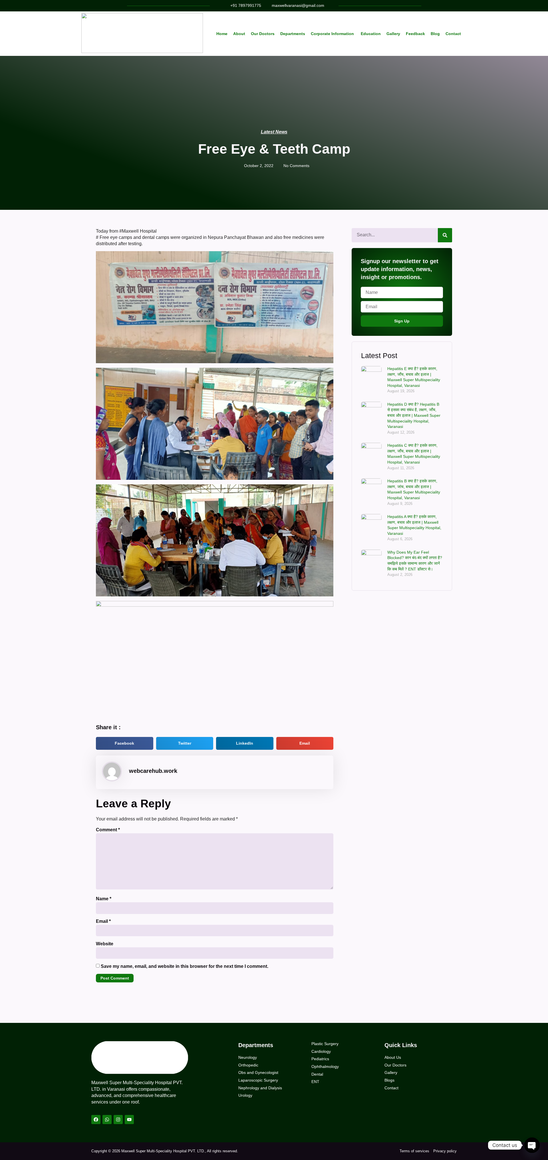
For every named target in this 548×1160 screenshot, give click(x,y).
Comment (108, 829)
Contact (453, 33)
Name (103, 898)
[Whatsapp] (107, 1119)
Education (371, 33)
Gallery (393, 33)
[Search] (445, 235)
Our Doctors (263, 33)
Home (221, 33)
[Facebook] (95, 1119)
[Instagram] (118, 1119)
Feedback (415, 33)
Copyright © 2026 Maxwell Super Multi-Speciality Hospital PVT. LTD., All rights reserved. (164, 1151)
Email (103, 921)
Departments (292, 33)
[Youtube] (129, 1119)
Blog (435, 33)
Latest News (274, 131)
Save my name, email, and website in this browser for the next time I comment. (184, 966)
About (239, 33)
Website (104, 943)
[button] (124, 743)
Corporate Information (333, 33)
